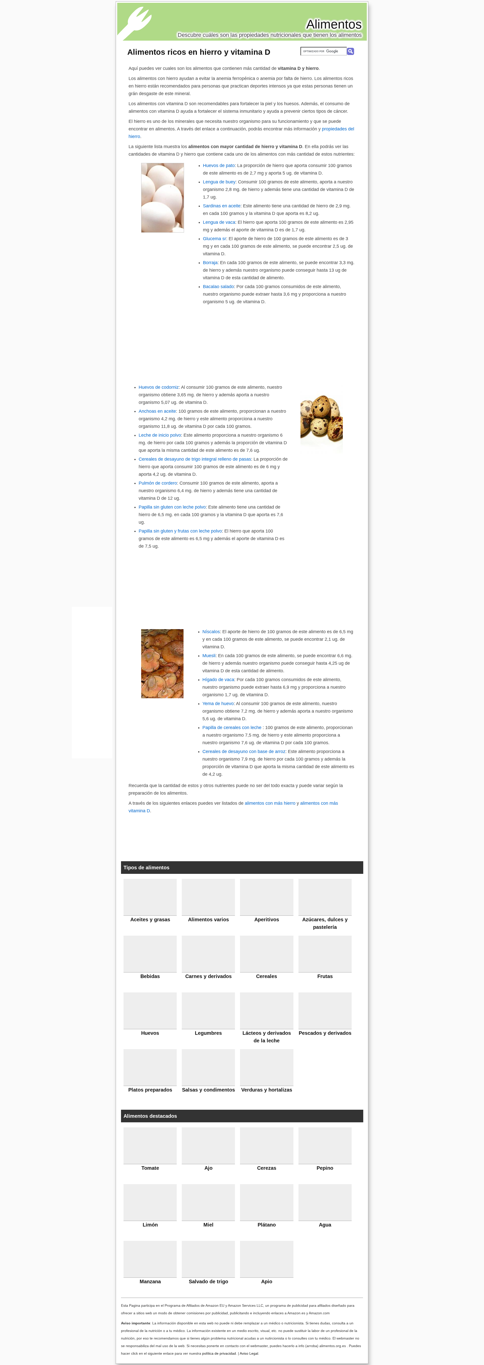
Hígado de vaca (218, 679)
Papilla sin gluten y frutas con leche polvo (180, 531)
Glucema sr (214, 238)
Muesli (209, 655)
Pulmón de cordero (158, 483)
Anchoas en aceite (157, 411)
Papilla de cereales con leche (232, 727)
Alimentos (334, 24)
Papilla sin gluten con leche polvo (172, 507)
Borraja (210, 262)
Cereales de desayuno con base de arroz (243, 751)
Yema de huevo (218, 703)
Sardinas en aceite (221, 205)
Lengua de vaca (219, 222)
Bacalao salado (218, 286)
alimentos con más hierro (270, 803)
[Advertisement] (242, 343)
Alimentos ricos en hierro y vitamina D (198, 52)
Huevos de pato (219, 165)
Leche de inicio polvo (160, 435)
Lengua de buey (219, 181)
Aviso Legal (249, 1353)
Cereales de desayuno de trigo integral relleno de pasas (195, 459)
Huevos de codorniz (159, 387)
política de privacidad (219, 1353)
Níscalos (211, 631)
